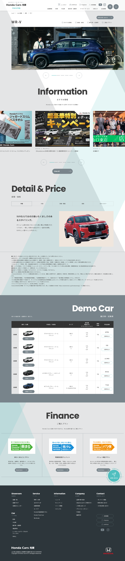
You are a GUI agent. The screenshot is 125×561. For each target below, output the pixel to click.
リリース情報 (58, 506)
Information (59, 494)
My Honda (36, 518)
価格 (83, 203)
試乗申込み (107, 336)
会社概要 (103, 9)
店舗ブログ (16, 503)
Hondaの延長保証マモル (40, 512)
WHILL (14, 536)
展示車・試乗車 (72, 9)
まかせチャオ (37, 503)
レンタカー (64, 5)
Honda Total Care (39, 515)
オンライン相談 (102, 500)
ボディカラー (103, 203)
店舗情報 (49, 9)
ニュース (57, 500)
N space (84, 5)
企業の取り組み (80, 500)
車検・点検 (37, 500)
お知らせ (95, 9)
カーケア (36, 509)
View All (57, 171)
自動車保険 (37, 506)
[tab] (54, 75)
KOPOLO (74, 5)
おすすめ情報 (68, 22)
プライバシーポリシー (82, 509)
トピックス (58, 509)
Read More (19, 470)
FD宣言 (78, 512)
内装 (42, 203)
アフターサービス (85, 9)
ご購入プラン (108, 22)
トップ (12, 13)
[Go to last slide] (46, 75)
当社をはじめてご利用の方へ (84, 503)
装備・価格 (80, 22)
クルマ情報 (19, 13)
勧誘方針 (78, 515)
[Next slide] (79, 75)
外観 (21, 203)
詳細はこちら (28, 339)
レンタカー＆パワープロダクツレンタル (20, 532)
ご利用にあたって (81, 506)
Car (14, 514)
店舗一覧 (15, 500)
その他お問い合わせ (103, 506)
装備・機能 (62, 203)
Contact (101, 494)
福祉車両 (15, 528)
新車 (57, 9)
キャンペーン (58, 503)
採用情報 (93, 5)
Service (36, 494)
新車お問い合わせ (103, 17)
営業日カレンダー (17, 506)
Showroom (16, 494)
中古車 (63, 9)
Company (80, 494)
